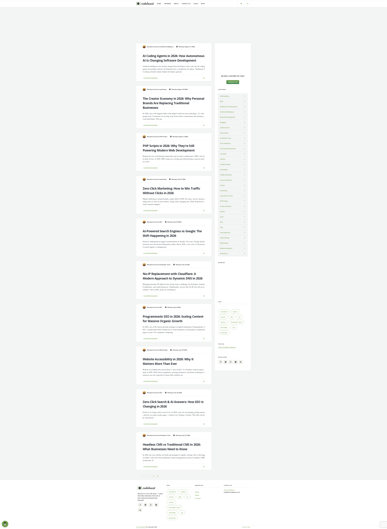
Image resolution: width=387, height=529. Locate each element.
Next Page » (158, 476)
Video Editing (224, 238)
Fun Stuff (223, 154)
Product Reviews (225, 206)
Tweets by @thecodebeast (227, 347)
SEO (160, 222)
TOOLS (195, 3)
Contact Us (186, 3)
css (239, 317)
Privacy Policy (246, 527)
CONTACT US (232, 82)
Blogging (223, 122)
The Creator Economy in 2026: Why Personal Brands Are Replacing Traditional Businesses (173, 103)
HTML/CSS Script (226, 175)
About (176, 3)
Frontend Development (228, 148)
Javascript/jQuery (226, 180)
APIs (221, 101)
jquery (235, 311)
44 (153, 476)
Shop (203, 3)
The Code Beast (141, 527)
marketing (162, 89)
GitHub (222, 159)
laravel (222, 185)
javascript (224, 332)
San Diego (224, 327)
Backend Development (227, 117)
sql (234, 327)
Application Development (228, 106)
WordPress (224, 253)
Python (222, 211)
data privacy (224, 133)
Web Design (163, 350)
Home (159, 3)
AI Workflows (224, 96)
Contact (198, 498)
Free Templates (225, 143)
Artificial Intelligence (166, 47)
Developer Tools (165, 264)
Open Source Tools (226, 196)
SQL (221, 227)
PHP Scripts (163, 136)
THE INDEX (167, 3)
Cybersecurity (224, 127)
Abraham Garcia (152, 47)
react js (223, 322)
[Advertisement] (193, 26)
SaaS (221, 217)
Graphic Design (225, 164)
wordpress (224, 311)
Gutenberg (223, 169)
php (231, 317)
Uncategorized (225, 232)
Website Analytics (226, 248)
